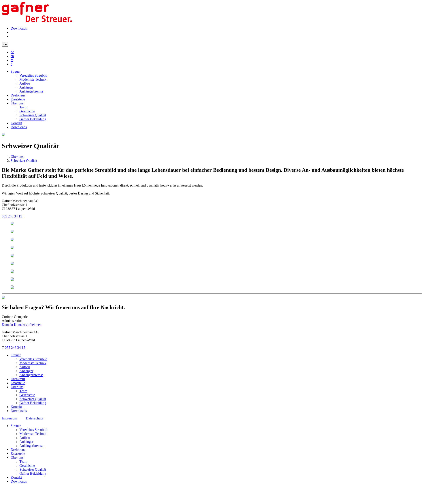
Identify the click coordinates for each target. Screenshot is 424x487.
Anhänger (26, 87)
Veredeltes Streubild (33, 75)
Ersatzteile (18, 99)
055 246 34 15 (12, 216)
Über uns (17, 103)
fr (12, 60)
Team (23, 107)
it (11, 64)
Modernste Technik (32, 79)
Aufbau (24, 83)
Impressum (9, 418)
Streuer (16, 71)
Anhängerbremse (31, 91)
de (5, 44)
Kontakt (16, 123)
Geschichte (27, 111)
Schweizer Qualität (32, 115)
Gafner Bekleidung (32, 119)
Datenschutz (34, 418)
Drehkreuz (18, 95)
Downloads (19, 28)
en (12, 56)
